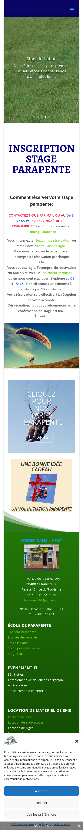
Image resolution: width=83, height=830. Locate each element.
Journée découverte (22, 637)
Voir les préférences (41, 814)
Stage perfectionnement (26, 648)
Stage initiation (18, 643)
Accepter (41, 791)
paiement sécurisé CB (59, 273)
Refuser (41, 803)
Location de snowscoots (26, 722)
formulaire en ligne (51, 246)
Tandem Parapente (22, 632)
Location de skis (19, 717)
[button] (76, 741)
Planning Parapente (41, 232)
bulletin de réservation (53, 240)
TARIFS (41, 437)
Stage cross (16, 653)
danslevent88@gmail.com (41, 600)
